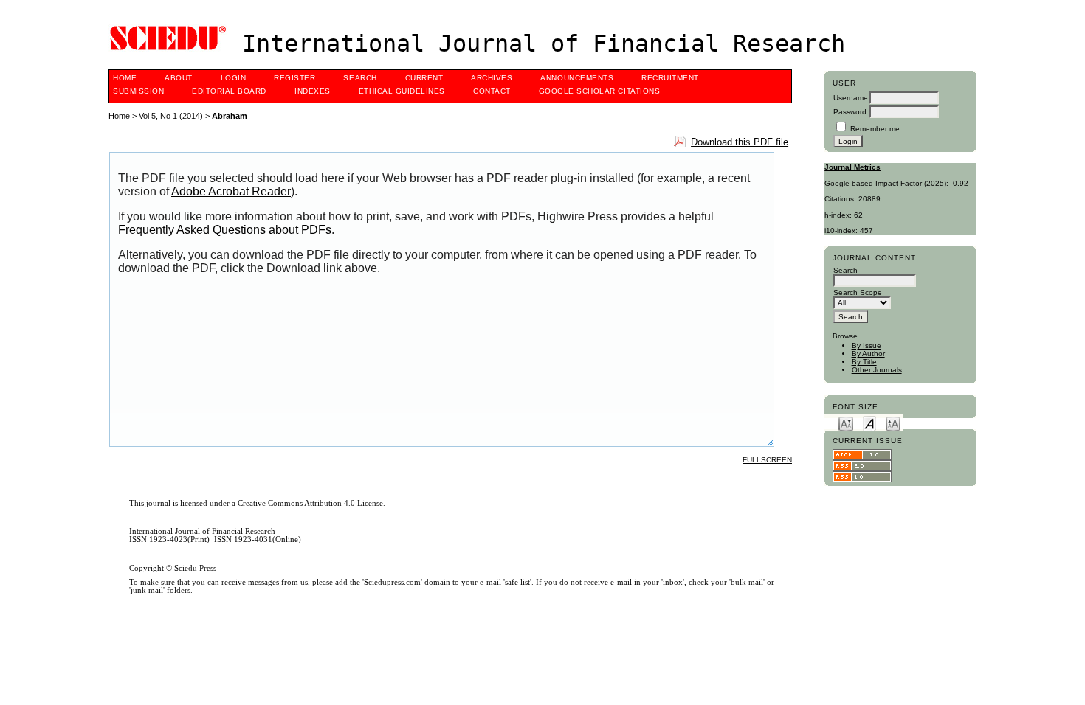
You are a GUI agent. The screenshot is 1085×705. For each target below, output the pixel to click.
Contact (492, 91)
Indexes (312, 91)
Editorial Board (229, 91)
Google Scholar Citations (599, 91)
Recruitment (670, 78)
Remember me (875, 129)
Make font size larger (893, 422)
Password (850, 112)
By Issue (866, 345)
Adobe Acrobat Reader (231, 191)
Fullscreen (767, 460)
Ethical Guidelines (402, 91)
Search (359, 78)
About (179, 78)
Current (424, 78)
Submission (138, 91)
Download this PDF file (739, 141)
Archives (491, 78)
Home (125, 78)
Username (850, 98)
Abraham (229, 115)
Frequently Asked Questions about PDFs (224, 229)
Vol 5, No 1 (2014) (171, 115)
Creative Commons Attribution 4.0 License (310, 503)
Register (294, 78)
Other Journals (877, 370)
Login (234, 78)
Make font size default (869, 422)
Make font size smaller (845, 422)
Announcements (576, 78)
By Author (868, 354)
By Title (864, 362)
